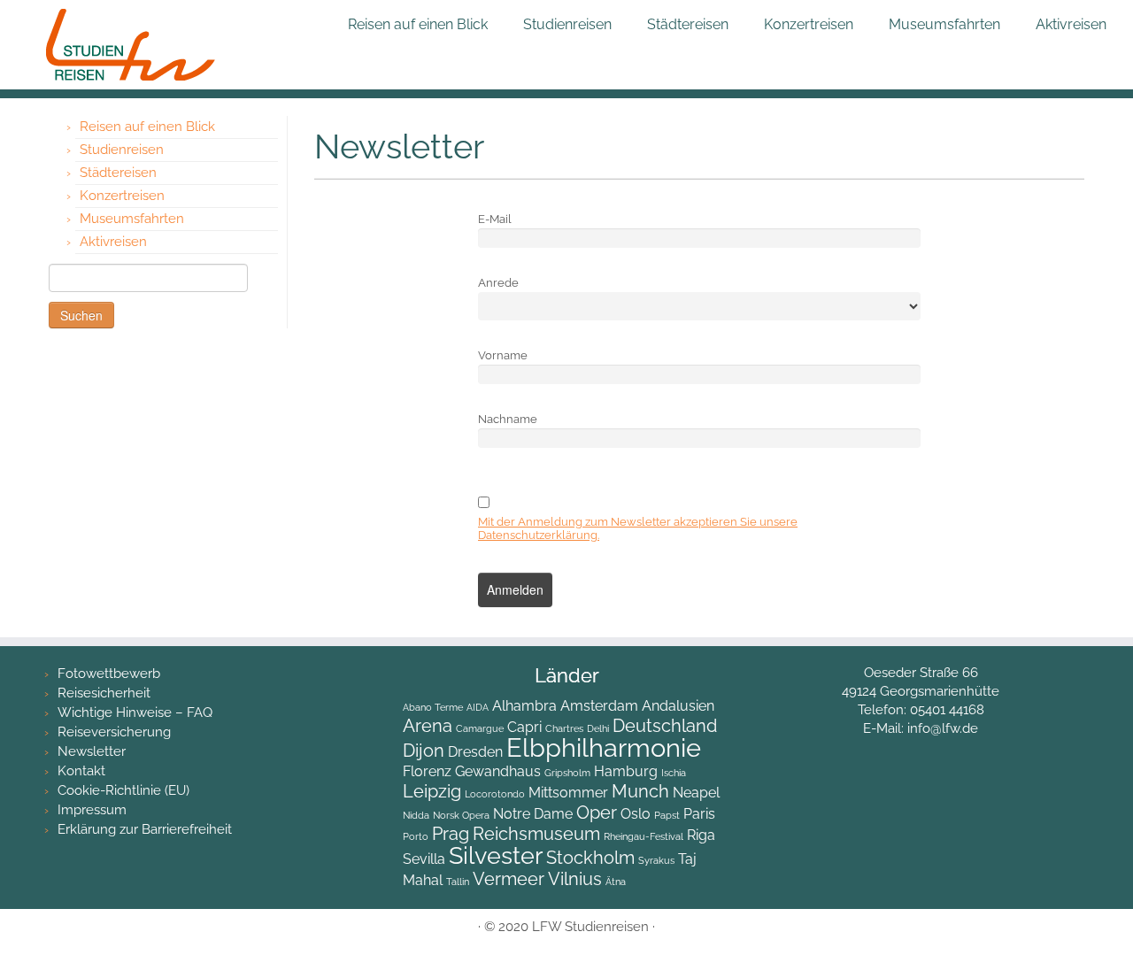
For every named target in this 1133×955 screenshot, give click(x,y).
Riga (701, 835)
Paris (699, 813)
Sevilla (424, 859)
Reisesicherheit (104, 693)
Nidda (416, 815)
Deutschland (665, 725)
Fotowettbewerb (109, 674)
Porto (415, 836)
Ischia (673, 772)
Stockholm (590, 857)
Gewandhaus (498, 771)
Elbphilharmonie (603, 747)
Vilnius (575, 879)
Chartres (564, 728)
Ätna (615, 881)
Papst (667, 815)
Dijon (423, 750)
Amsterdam (599, 705)
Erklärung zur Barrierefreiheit (145, 829)
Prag (450, 833)
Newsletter (92, 751)
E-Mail (495, 219)
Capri (524, 727)
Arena (427, 725)
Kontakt (81, 771)
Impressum (92, 810)
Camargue (480, 728)
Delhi (598, 728)
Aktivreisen (1071, 24)
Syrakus (656, 860)
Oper (596, 812)
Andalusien (678, 705)
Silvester (496, 855)
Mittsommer (568, 792)
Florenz (427, 771)
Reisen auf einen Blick (418, 24)
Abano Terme (433, 707)
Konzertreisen (808, 24)
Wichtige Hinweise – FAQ (135, 712)
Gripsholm (567, 772)
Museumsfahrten (944, 24)
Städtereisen (687, 24)
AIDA (477, 707)
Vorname (503, 355)
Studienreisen (567, 24)
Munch (640, 791)
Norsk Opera (461, 815)
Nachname (507, 419)
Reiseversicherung (114, 732)
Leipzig (432, 791)
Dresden (475, 751)
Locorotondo (495, 794)
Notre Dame (533, 813)
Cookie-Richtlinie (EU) (123, 790)
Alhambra (524, 705)
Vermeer (508, 879)
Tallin (457, 881)
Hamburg (626, 771)
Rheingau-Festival (643, 836)
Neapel (696, 792)
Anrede (498, 282)
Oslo (635, 813)
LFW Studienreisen (590, 927)
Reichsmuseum (536, 833)
